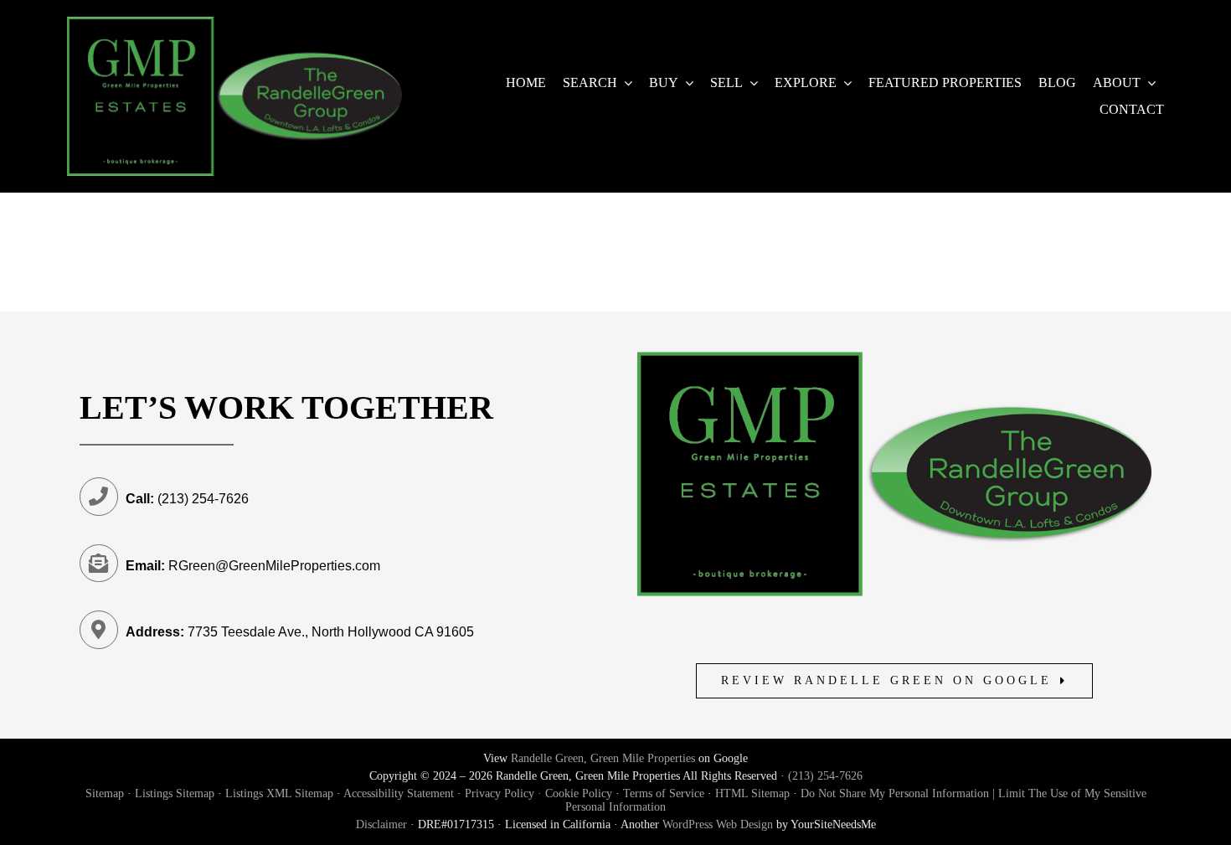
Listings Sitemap (174, 793)
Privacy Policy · (505, 793)
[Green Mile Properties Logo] (234, 23)
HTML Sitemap (752, 793)
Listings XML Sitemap (279, 793)
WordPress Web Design (717, 824)
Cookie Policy (578, 793)
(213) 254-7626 (825, 776)
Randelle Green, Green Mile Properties (603, 758)
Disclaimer (381, 824)
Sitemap (104, 793)
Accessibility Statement (398, 793)
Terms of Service (663, 793)
